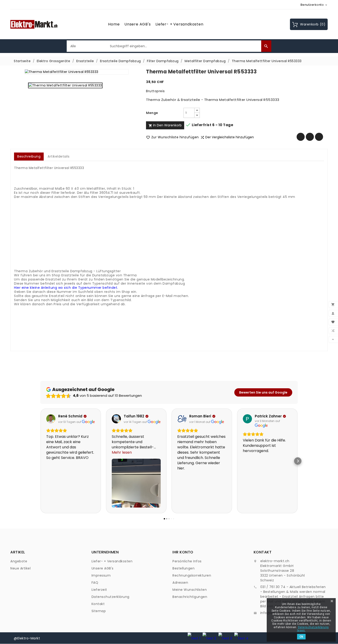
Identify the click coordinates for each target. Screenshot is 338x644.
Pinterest (319, 137)
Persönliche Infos (187, 561)
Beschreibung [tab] (28, 156)
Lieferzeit (99, 589)
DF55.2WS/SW (113, 341)
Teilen (301, 137)
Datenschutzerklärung (110, 596)
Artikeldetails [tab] (58, 156)
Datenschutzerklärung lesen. (313, 629)
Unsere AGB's (137, 24)
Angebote (18, 561)
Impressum (101, 575)
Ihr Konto (182, 552)
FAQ (95, 582)
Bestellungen (183, 568)
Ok (301, 636)
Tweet (310, 137)
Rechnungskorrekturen (191, 575)
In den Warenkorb (165, 125)
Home (114, 24)
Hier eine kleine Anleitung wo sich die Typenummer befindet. (66, 287)
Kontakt (98, 604)
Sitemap (99, 611)
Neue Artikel (20, 568)
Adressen (180, 582)
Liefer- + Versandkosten (179, 24)
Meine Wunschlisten (189, 589)
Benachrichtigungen (189, 596)
